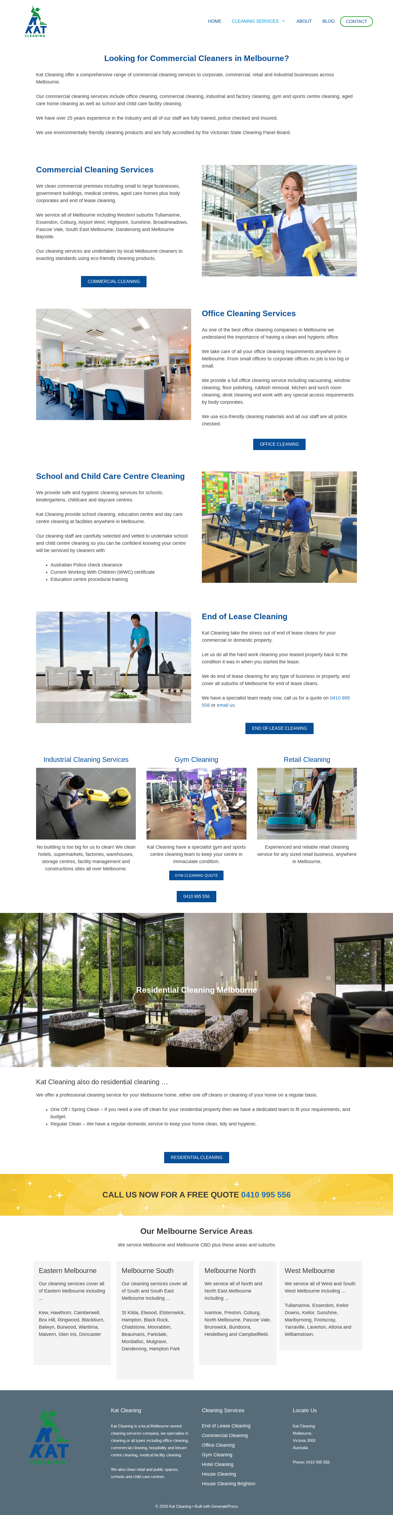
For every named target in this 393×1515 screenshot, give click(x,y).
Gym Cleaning (217, 1454)
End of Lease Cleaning (226, 1426)
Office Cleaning (218, 1445)
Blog (328, 21)
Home (214, 21)
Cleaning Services (255, 21)
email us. (226, 705)
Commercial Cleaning (225, 1435)
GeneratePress (224, 1506)
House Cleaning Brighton (228, 1483)
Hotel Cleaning (217, 1464)
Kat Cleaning (122, 1426)
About (304, 21)
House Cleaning (219, 1474)
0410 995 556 (266, 1194)
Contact (356, 21)
